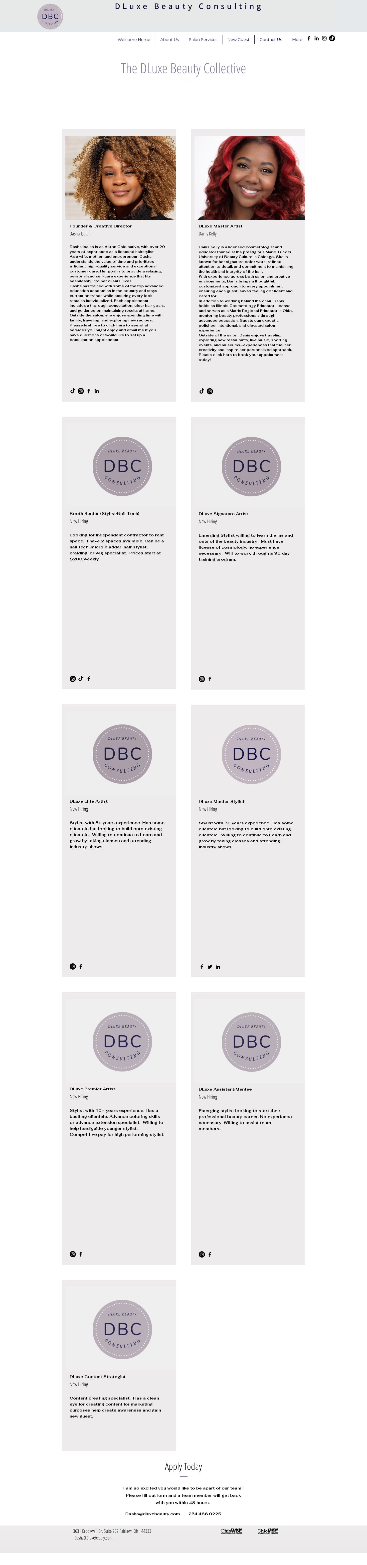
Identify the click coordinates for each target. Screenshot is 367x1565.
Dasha (79, 1538)
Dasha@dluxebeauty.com (152, 1514)
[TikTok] (332, 38)
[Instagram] (324, 38)
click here (115, 325)
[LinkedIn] (317, 38)
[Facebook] (309, 38)
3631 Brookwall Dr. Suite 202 (96, 1531)
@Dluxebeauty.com (98, 1538)
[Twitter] (210, 967)
